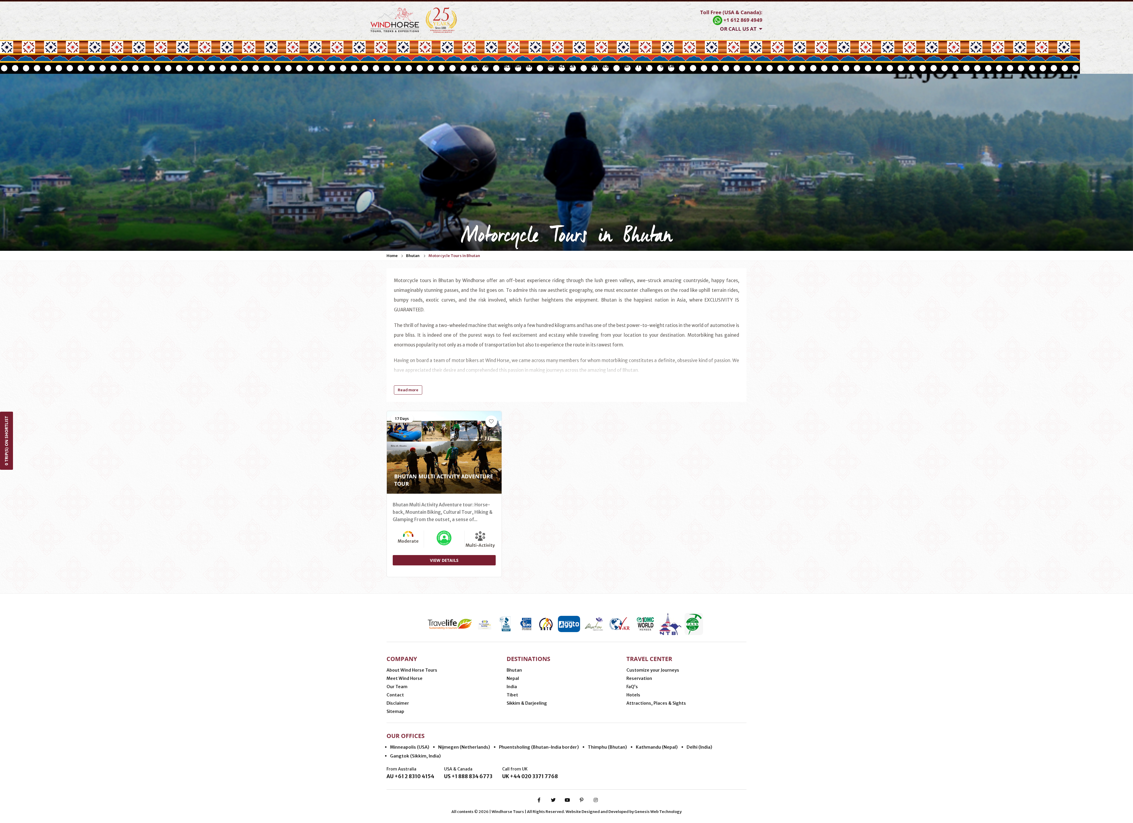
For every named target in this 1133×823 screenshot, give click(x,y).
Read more (408, 389)
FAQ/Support (634, 65)
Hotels (633, 695)
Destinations (518, 65)
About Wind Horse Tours (412, 670)
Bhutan (413, 255)
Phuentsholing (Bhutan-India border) (539, 747)
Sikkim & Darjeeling (527, 703)
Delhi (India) (699, 747)
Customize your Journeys (652, 670)
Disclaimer (398, 703)
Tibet (512, 695)
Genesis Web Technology (658, 811)
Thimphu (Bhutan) (607, 747)
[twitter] (553, 800)
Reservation (639, 678)
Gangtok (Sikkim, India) (415, 756)
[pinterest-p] (581, 800)
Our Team (397, 686)
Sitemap (395, 711)
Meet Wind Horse (405, 678)
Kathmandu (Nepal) (657, 747)
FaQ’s (632, 686)
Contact (669, 65)
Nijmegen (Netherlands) (464, 747)
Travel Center (558, 65)
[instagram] (596, 800)
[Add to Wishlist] (491, 421)
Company (483, 65)
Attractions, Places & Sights (656, 703)
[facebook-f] (539, 800)
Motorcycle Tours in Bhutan (454, 255)
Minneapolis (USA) (409, 747)
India (512, 686)
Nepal (513, 678)
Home (392, 255)
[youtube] (567, 800)
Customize (597, 65)
